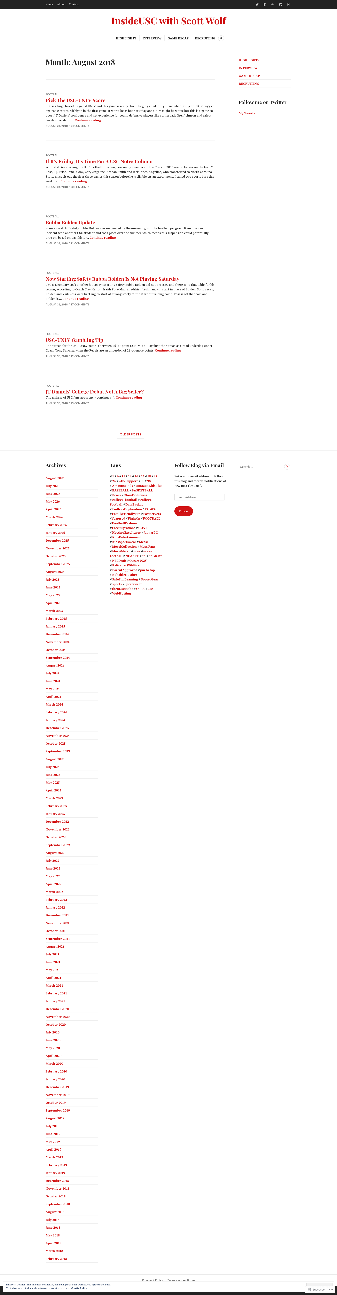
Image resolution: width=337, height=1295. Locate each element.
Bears (116, 495)
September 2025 (58, 564)
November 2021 (57, 923)
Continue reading (88, 120)
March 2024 (54, 704)
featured (118, 518)
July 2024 (52, 673)
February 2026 (56, 525)
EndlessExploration (127, 509)
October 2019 (56, 1102)
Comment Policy (152, 1280)
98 (149, 481)
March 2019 (54, 1157)
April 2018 (53, 1243)
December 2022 (57, 821)
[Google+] (273, 4)
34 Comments (80, 125)
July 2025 (52, 579)
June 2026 (53, 493)
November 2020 (57, 1017)
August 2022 (55, 853)
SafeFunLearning (125, 579)
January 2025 (55, 626)
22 (155, 476)
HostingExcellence (126, 532)
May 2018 (53, 1235)
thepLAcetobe (122, 589)
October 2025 (56, 556)
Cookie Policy (79, 1288)
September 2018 (58, 1204)
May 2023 (53, 782)
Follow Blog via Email (199, 465)
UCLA (140, 589)
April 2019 (53, 1149)
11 (123, 476)
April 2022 (53, 884)
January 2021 (55, 1001)
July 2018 (52, 1220)
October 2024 (56, 650)
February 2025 (56, 618)
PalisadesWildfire (125, 565)
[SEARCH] (221, 38)
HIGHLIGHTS (126, 38)
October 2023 (56, 743)
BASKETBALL (142, 490)
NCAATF (132, 556)
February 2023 (56, 806)
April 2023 (53, 790)
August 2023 (55, 759)
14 (136, 476)
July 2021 (52, 954)
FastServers (152, 514)
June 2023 (53, 775)
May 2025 (53, 595)
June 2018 (53, 1227)
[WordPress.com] (288, 4)
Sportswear (133, 584)
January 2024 (55, 720)
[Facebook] (265, 4)
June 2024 (53, 681)
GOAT (142, 528)
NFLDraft (119, 560)
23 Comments (80, 403)
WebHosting (121, 593)
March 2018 (54, 1251)
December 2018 (57, 1180)
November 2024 (57, 642)
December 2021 (57, 915)
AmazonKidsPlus (149, 485)
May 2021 (53, 970)
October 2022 (56, 837)
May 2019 (53, 1141)
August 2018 (55, 1212)
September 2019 (58, 1110)
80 (142, 481)
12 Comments (80, 356)
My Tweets (247, 113)
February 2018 (56, 1259)
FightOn (134, 518)
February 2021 (56, 993)
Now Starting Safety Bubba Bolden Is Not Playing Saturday (112, 278)
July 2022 (52, 860)
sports (117, 584)
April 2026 (53, 509)
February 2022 (56, 899)
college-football (124, 500)
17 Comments (80, 304)
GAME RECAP (178, 38)
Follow (183, 511)
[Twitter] (257, 4)
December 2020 (57, 1009)
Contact (74, 4)
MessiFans (147, 546)
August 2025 (55, 572)
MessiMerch (121, 551)
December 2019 (57, 1087)
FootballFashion (124, 523)
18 (149, 476)
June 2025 (53, 587)
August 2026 (55, 478)
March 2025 (54, 611)
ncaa (136, 551)
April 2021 (53, 977)
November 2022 (57, 829)
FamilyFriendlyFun (126, 514)
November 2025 (57, 548)
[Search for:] (265, 467)
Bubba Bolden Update (70, 222)
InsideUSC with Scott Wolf (168, 20)
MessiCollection (124, 546)
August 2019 (55, 1118)
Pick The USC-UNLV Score (76, 100)
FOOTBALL (52, 94)
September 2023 (58, 751)
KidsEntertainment (126, 537)
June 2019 (53, 1134)
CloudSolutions (135, 495)
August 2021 (55, 946)
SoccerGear (149, 579)
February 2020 (56, 1071)
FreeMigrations (123, 528)
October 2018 (56, 1196)
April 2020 (53, 1056)
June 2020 (53, 1040)
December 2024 (57, 634)
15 (142, 476)
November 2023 (57, 735)
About (61, 4)
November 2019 (57, 1095)
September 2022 (58, 845)
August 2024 (55, 665)
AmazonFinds (122, 485)
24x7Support (128, 481)
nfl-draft (155, 556)
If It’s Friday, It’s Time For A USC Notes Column (99, 161)
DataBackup (134, 504)
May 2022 (53, 876)
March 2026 (54, 517)
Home (49, 4)
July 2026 (52, 486)
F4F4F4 (150, 509)
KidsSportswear (124, 542)
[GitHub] (281, 4)
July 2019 (52, 1126)
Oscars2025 (137, 560)
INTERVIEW (152, 38)
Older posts (130, 434)
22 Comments (80, 243)
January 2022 (55, 907)
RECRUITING (205, 38)
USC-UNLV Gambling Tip (74, 339)
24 (114, 481)
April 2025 (53, 603)
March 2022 (54, 892)
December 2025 (57, 540)
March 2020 (54, 1063)
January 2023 (55, 814)
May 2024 (53, 689)
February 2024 (56, 712)
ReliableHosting (124, 574)
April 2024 (53, 696)
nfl (144, 556)
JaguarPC (151, 532)
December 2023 (57, 728)
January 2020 (55, 1079)
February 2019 (56, 1165)
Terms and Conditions (181, 1280)
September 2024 (58, 657)
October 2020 (56, 1024)
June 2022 (53, 868)
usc (150, 589)
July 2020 (52, 1032)
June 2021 (53, 962)
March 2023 (54, 798)
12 (129, 476)
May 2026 (53, 501)
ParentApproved (124, 570)
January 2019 (55, 1173)
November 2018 (57, 1188)
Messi (143, 542)
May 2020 (53, 1048)
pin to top (147, 570)
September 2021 (58, 938)
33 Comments (80, 187)
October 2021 (56, 931)
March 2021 (54, 985)
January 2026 (55, 532)
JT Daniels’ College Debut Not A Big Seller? (95, 391)
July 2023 (52, 767)
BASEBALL (120, 490)
